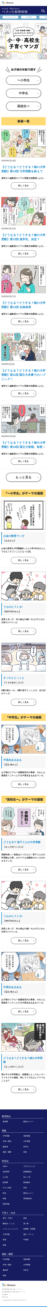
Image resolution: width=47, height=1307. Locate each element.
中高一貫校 (7, 1141)
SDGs (5, 1166)
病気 (25, 1218)
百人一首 (26, 1177)
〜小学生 (23, 80)
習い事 (25, 1224)
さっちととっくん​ (13, 677)
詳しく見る (23, 185)
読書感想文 (27, 1172)
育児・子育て (8, 1218)
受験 (4, 1130)
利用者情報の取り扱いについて (12, 1289)
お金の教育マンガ (13, 535)
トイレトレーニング (10, 1229)
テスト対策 (7, 1188)
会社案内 (5, 1294)
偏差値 (5, 1147)
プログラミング (29, 1166)
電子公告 (5, 1297)
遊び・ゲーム (28, 1234)
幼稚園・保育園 (29, 1229)
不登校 (25, 1240)
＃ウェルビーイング (10, 17)
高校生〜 (23, 106)
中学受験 (6, 1136)
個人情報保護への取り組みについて (13, 1291)
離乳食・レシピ (9, 1224)
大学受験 (26, 1141)
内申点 (25, 1147)
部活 (4, 1193)
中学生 (23, 93)
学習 (25, 1188)
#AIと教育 (29, 17)
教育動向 (6, 1116)
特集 (25, 1152)
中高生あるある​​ (12, 759)
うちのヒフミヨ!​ (13, 606)
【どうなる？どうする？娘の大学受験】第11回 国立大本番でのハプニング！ (23, 375)
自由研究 (6, 1172)
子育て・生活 (8, 1213)
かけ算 (5, 1177)
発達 (4, 1240)
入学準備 (6, 1234)
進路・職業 (7, 1152)
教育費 (5, 1122)
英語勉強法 (27, 1198)
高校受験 (26, 1136)
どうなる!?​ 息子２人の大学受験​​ (22, 842)
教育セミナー (28, 1122)
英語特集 (6, 1204)
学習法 (5, 1161)
